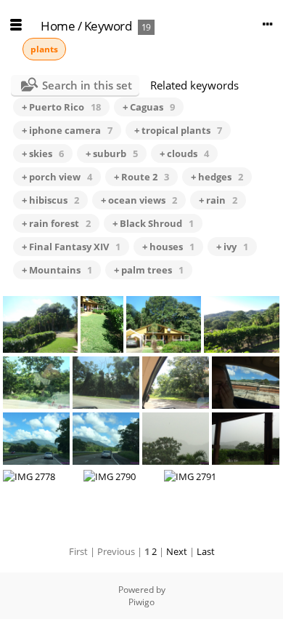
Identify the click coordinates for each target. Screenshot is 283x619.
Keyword (108, 25)
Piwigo (141, 602)
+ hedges (217, 176)
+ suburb (112, 153)
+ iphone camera (67, 130)
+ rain (218, 200)
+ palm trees (149, 269)
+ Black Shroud (153, 223)
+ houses (168, 246)
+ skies (43, 153)
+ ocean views (139, 200)
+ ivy (232, 246)
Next (176, 551)
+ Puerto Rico (61, 106)
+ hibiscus (50, 200)
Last (206, 551)
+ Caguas (149, 106)
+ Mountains (57, 269)
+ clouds (184, 153)
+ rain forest (56, 223)
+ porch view (57, 176)
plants (44, 49)
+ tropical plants (178, 130)
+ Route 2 (141, 176)
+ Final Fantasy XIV (71, 246)
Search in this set (87, 85)
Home (58, 25)
